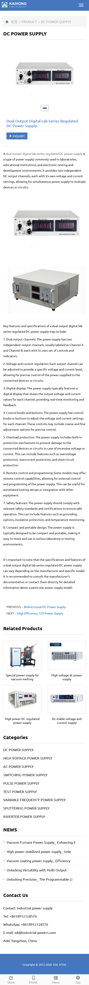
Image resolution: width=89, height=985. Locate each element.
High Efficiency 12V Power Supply (40, 613)
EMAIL (33, 982)
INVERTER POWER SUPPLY (24, 816)
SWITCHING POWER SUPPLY (25, 775)
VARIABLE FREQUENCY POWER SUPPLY (34, 799)
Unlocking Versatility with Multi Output (37, 870)
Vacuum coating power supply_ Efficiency (38, 860)
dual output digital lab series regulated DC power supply (44, 154)
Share (11, 982)
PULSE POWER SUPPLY (21, 783)
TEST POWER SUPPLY (20, 791)
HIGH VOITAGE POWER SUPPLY (27, 758)
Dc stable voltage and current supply (66, 720)
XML (56, 964)
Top (77, 982)
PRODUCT (29, 21)
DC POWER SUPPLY (56, 21)
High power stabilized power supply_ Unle (39, 851)
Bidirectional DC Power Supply (45, 607)
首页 (14, 21)
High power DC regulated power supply (22, 720)
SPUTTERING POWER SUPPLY (26, 808)
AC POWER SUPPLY (18, 766)
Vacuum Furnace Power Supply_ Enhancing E (41, 842)
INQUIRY (18, 136)
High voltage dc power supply (66, 677)
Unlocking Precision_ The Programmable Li (39, 879)
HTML (63, 964)
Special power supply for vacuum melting (22, 677)
